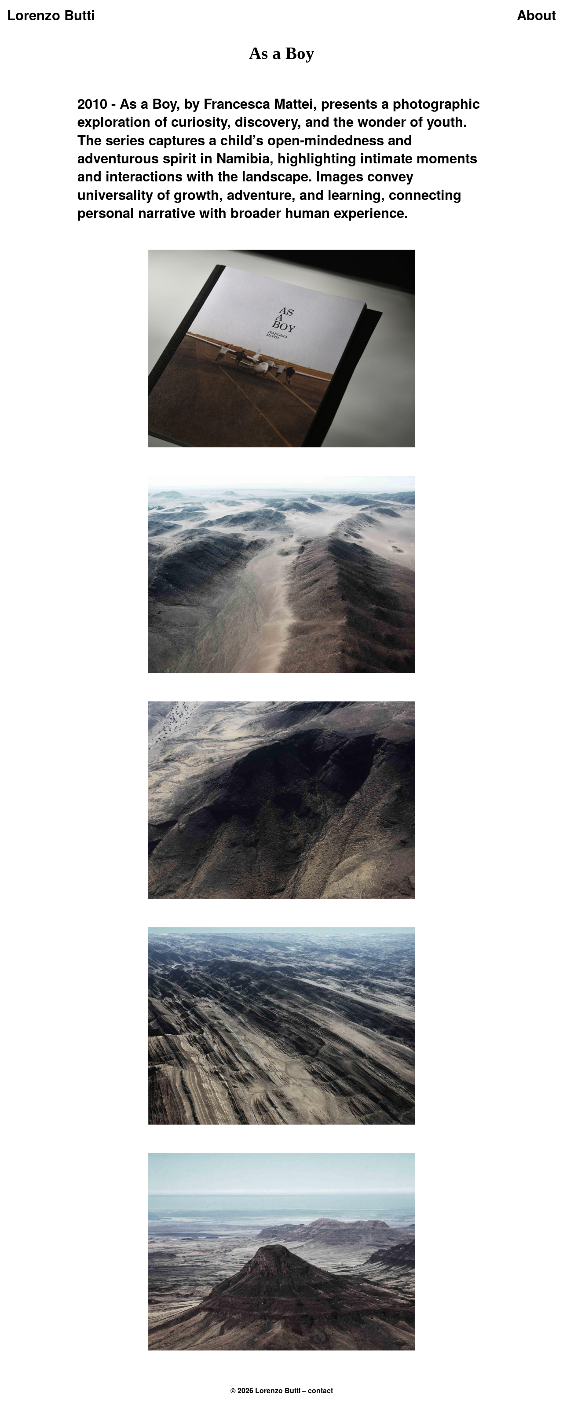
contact (320, 1390)
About (536, 15)
